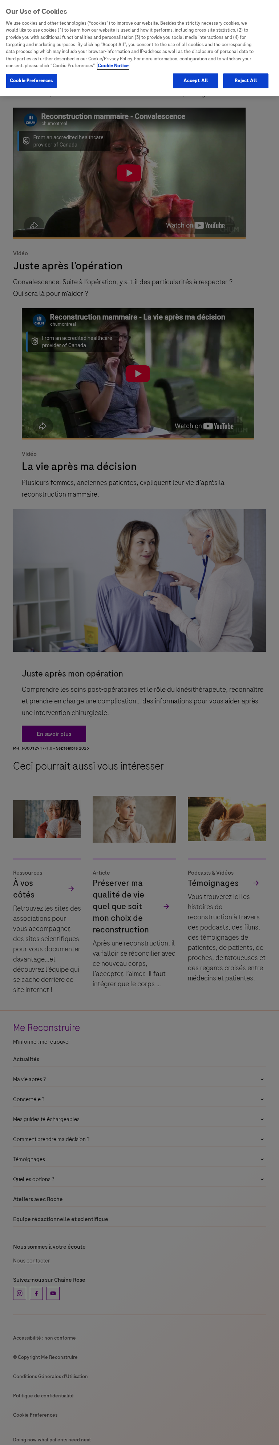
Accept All (195, 80)
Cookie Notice (113, 66)
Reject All (245, 80)
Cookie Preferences (31, 80)
